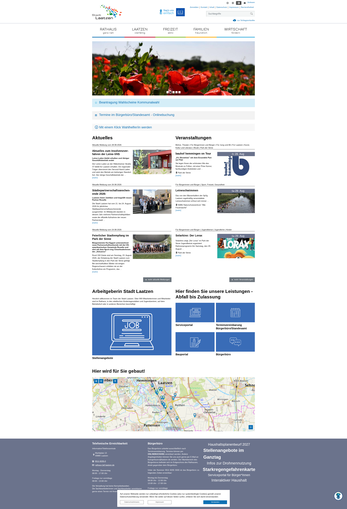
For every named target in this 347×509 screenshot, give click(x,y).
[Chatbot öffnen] (338, 496)
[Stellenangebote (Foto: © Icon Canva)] (131, 331)
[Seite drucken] (244, 3)
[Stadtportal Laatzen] (107, 12)
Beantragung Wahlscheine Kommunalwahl (129, 102)
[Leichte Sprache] (180, 12)
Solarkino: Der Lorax (189, 235)
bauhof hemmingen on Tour (193, 153)
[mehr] (95, 178)
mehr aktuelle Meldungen (159, 280)
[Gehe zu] (115, 381)
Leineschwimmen (187, 190)
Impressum (160, 502)
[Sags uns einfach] (167, 12)
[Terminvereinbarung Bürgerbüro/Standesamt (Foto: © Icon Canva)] (235, 312)
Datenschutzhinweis (131, 502)
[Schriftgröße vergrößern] (233, 3)
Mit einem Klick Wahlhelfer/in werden (125, 127)
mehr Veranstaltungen (243, 280)
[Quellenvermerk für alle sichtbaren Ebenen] (251, 427)
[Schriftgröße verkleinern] (227, 3)
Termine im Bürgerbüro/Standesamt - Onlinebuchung (136, 115)
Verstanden (215, 502)
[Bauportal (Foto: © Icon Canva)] (195, 342)
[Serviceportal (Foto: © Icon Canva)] (195, 312)
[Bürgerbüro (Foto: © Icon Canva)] (235, 342)
